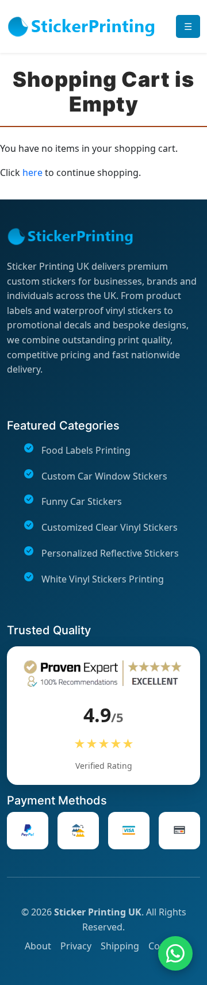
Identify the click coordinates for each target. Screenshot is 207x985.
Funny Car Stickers (81, 501)
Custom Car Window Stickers (104, 476)
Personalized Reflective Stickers (110, 553)
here (32, 172)
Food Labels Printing (86, 450)
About (38, 946)
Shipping (120, 946)
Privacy (75, 946)
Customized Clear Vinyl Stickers (109, 527)
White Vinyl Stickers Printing (102, 579)
